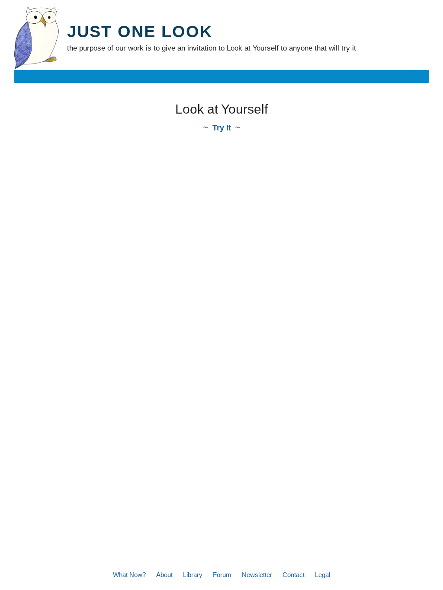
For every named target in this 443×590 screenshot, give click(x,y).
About (164, 574)
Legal (322, 574)
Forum (222, 574)
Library (192, 574)
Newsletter (257, 574)
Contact (293, 574)
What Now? (129, 574)
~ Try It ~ (221, 128)
